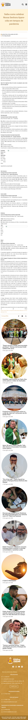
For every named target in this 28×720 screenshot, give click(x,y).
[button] (26, 4)
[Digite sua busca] (23, 5)
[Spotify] (22, 667)
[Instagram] (16, 667)
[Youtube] (19, 667)
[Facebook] (13, 667)
